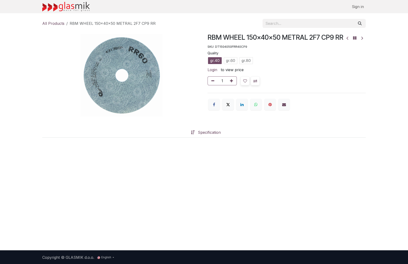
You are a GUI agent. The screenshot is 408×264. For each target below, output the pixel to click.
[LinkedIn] (242, 104)
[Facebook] (214, 104)
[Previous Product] (348, 38)
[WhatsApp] (256, 104)
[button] (245, 80)
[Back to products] (355, 38)
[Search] (360, 23)
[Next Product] (362, 38)
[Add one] (232, 80)
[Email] (284, 104)
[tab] (183, 132)
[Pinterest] (270, 104)
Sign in (358, 6)
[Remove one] (212, 80)
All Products (53, 23)
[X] (228, 104)
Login (212, 69)
